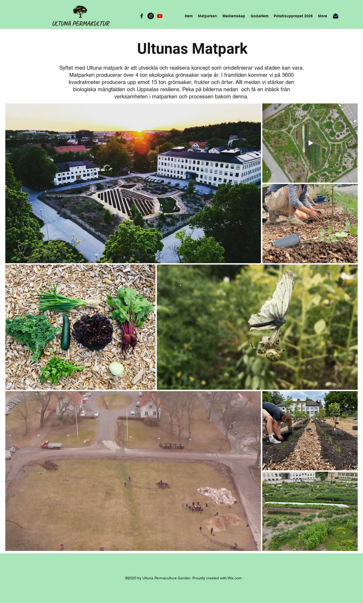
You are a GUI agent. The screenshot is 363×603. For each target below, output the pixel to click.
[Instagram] (150, 16)
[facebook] (141, 16)
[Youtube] (160, 16)
